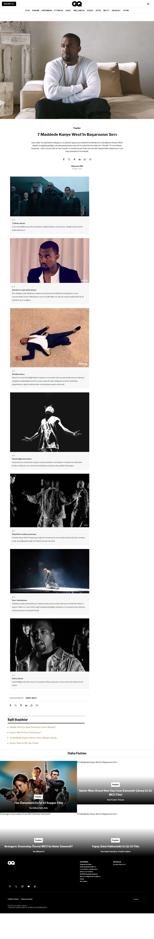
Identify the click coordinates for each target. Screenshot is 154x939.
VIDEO (90, 10)
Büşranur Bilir (77, 166)
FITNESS (58, 10)
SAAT (68, 10)
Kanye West (31, 698)
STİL (27, 10)
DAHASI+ (116, 10)
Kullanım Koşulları (27, 899)
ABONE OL (9, 4)
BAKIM (35, 10)
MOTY (106, 10)
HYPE (98, 10)
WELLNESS (79, 10)
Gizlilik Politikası (13, 899)
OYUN (126, 10)
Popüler (77, 128)
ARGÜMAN (46, 10)
